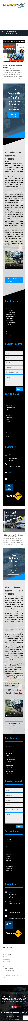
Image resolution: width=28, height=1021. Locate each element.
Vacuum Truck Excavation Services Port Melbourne (12, 66)
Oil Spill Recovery (8, 977)
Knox (7, 436)
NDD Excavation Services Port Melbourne (13, 535)
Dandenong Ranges (10, 407)
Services (5, 966)
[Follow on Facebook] (12, 1007)
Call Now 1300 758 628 (13, 280)
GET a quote (13, 115)
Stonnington (9, 432)
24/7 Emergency (11, 31)
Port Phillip (8, 423)
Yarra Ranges (9, 405)
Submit (19, 389)
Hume (7, 434)
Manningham (9, 415)
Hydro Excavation (7, 959)
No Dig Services (12, 542)
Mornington (9, 430)
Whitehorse (9, 403)
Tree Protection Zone (9, 970)
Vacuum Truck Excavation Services (11, 78)
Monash (8, 419)
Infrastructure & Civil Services (11, 975)
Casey (7, 409)
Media (5, 952)
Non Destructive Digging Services (15, 544)
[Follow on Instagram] (15, 1007)
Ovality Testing (6, 961)
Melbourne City (9, 429)
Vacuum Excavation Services (16, 76)
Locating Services (7, 954)
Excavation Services (20, 68)
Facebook (10, 478)
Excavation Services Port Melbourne (11, 70)
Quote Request (6, 956)
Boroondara (9, 417)
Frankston (8, 421)
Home (4, 950)
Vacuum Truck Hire (7, 964)
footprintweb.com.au (14, 1019)
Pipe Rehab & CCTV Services (11, 973)
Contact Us (5, 980)
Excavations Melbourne (8, 72)
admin (5, 68)
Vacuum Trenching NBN (9, 968)
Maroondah (8, 401)
